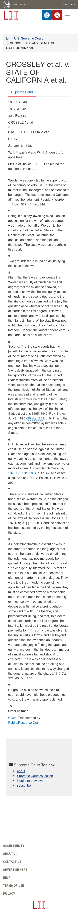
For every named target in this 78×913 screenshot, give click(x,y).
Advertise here (15, 869)
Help (6, 877)
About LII (10, 854)
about (21, 771)
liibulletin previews (30, 780)
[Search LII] (57, 15)
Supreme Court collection (35, 775)
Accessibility (13, 846)
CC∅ (12, 717)
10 (31, 473)
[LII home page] (39, 905)
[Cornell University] (7, 4)
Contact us (12, 861)
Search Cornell (68, 4)
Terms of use (13, 885)
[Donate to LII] (47, 15)
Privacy (9, 893)
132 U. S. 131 (18, 473)
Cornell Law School (20, 4)
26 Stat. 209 (35, 418)
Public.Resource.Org (23, 722)
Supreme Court (22, 92)
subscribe (24, 785)
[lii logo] (10, 15)
